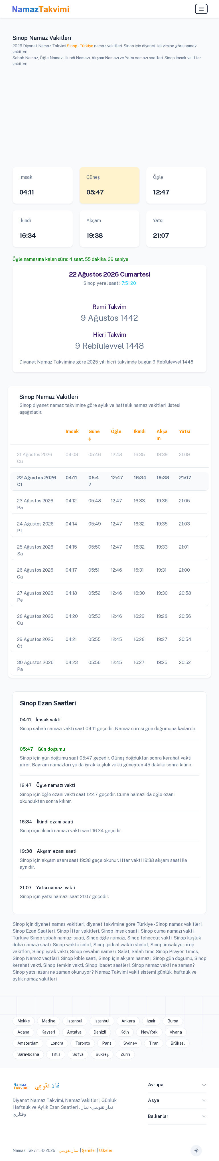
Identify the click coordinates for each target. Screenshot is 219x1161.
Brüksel (178, 1043)
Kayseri (48, 1032)
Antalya (74, 1032)
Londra (56, 1043)
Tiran (154, 1043)
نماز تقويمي (68, 1150)
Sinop (72, 46)
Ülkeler (105, 1150)
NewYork (149, 1032)
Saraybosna (28, 1054)
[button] (204, 1086)
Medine (48, 1021)
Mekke (23, 1021)
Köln (124, 1032)
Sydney (130, 1043)
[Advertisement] (109, 116)
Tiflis (55, 1054)
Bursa (172, 1021)
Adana (23, 1032)
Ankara (128, 1021)
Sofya (78, 1054)
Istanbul (74, 1021)
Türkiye (86, 46)
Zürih (125, 1054)
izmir (151, 1021)
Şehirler (89, 1150)
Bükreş (102, 1054)
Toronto (82, 1043)
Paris (106, 1043)
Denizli (100, 1032)
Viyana (176, 1032)
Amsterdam (27, 1043)
